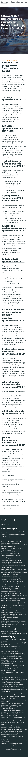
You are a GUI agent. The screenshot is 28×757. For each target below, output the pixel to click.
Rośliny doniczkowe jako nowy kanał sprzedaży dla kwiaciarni (14, 740)
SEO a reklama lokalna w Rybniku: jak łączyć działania (13, 673)
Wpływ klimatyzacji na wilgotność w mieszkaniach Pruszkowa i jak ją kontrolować (13, 613)
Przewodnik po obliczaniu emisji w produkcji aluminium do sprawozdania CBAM (13, 590)
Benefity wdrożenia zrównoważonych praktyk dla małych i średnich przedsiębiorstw (13, 622)
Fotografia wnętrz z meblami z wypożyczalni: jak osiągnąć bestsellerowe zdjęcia (13, 666)
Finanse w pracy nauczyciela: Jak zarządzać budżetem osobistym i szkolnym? (13, 697)
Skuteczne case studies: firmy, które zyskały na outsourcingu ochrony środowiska (14, 552)
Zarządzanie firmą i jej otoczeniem (14, 2)
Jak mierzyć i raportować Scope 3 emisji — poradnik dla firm (12, 563)
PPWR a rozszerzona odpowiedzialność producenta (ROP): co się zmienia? (12, 542)
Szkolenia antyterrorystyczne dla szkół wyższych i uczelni (12, 549)
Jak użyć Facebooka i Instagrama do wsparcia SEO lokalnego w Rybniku (13, 669)
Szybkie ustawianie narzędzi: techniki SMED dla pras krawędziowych (14, 625)
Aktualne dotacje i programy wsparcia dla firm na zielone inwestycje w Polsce (14, 573)
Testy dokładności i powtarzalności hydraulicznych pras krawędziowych (11, 647)
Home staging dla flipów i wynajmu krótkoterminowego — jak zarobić (10, 726)
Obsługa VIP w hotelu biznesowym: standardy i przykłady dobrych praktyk (14, 634)
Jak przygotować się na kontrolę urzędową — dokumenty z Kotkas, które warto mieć (13, 602)
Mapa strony (5, 524)
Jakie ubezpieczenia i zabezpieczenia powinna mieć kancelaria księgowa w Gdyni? (13, 676)
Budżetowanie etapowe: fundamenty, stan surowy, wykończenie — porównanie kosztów (13, 654)
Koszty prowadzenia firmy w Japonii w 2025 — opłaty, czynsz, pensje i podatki (13, 718)
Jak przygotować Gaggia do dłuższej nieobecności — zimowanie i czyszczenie (12, 580)
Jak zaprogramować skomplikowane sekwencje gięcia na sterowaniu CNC (11, 650)
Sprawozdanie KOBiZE (9, 60)
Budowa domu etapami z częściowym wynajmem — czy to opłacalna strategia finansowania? (12, 658)
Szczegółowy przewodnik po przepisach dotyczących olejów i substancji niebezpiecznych (12, 617)
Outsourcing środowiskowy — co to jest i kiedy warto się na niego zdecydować (14, 570)
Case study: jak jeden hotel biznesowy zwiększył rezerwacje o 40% (11, 630)
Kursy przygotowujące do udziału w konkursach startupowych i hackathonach (12, 687)
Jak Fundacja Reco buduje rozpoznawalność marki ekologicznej (13, 535)
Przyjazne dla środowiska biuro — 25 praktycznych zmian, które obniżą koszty (12, 577)
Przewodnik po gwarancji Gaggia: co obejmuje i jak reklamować (14, 583)
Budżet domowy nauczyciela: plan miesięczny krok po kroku (13, 700)
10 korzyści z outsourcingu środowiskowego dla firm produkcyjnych (13, 566)
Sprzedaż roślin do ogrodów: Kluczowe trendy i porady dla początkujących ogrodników (14, 730)
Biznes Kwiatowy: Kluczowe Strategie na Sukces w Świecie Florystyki (12, 737)
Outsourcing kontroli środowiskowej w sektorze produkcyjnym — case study (11, 556)
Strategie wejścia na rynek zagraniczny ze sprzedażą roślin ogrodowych (12, 733)
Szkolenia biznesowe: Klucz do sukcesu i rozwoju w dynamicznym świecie (12, 744)
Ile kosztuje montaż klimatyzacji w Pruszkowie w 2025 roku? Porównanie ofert (14, 609)
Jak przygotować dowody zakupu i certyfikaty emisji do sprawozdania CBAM (13, 587)
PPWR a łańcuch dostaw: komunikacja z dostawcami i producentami (12, 538)
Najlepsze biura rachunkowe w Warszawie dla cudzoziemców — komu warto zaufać (13, 704)
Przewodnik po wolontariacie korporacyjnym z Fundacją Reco (14, 531)
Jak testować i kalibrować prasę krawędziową (13, 628)
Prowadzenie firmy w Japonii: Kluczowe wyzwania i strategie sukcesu (12, 714)
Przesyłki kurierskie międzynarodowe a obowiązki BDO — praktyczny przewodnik (12, 711)
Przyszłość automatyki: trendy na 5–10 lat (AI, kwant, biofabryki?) (13, 643)
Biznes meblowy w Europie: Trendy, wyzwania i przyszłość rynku (14, 690)
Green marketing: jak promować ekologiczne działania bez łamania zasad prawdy (13, 559)
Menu (3, 4)
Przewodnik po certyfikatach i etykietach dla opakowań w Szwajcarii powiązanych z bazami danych (13, 595)
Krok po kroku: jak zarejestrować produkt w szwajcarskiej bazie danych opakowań (13, 599)
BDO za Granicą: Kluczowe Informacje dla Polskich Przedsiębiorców (12, 707)
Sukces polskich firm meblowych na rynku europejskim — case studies (12, 693)
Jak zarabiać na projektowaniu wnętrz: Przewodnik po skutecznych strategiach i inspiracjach (12, 722)
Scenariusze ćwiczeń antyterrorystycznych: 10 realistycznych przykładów (14, 545)
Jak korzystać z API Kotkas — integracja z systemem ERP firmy (12, 606)
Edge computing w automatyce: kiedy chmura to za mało (13, 640)
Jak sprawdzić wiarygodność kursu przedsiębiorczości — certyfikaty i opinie (12, 683)
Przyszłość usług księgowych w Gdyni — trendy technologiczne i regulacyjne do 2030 (14, 680)
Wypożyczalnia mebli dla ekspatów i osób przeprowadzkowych (12, 662)
